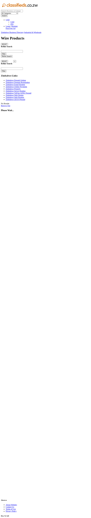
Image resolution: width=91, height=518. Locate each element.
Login (8, 26)
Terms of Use (11, 509)
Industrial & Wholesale (32, 32)
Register (14, 26)
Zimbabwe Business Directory (12, 32)
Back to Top (5, 106)
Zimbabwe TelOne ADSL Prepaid (18, 93)
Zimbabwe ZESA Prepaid (15, 100)
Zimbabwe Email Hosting (15, 85)
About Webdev (11, 505)
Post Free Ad (10, 28)
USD (8, 20)
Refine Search (7, 56)
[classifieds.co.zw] (20, 9)
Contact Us (10, 507)
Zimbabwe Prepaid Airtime (16, 80)
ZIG (12, 24)
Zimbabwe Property (13, 89)
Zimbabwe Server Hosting (15, 91)
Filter (3, 54)
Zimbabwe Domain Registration (18, 82)
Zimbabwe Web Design (14, 95)
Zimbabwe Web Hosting (15, 97)
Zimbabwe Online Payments (16, 87)
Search (4, 16)
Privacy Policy (11, 511)
